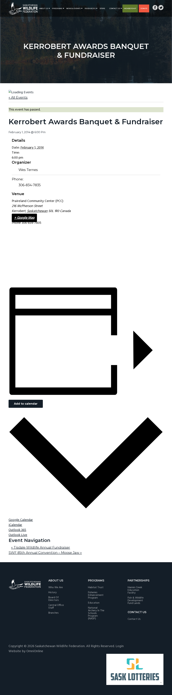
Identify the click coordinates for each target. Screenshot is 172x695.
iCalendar (15, 525)
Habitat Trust (95, 587)
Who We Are (55, 587)
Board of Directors (53, 599)
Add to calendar (25, 403)
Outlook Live (18, 535)
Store (102, 8)
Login (120, 646)
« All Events (18, 97)
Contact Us (114, 8)
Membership (130, 8)
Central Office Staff (56, 606)
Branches (53, 613)
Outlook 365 (17, 530)
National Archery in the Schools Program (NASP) (96, 613)
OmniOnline (34, 651)
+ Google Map (24, 218)
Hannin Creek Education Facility (135, 590)
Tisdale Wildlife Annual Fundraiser (40, 547)
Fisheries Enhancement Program (95, 595)
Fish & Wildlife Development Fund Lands (136, 601)
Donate (143, 8)
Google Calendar (21, 520)
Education (93, 603)
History (52, 592)
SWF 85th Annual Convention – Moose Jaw (45, 553)
